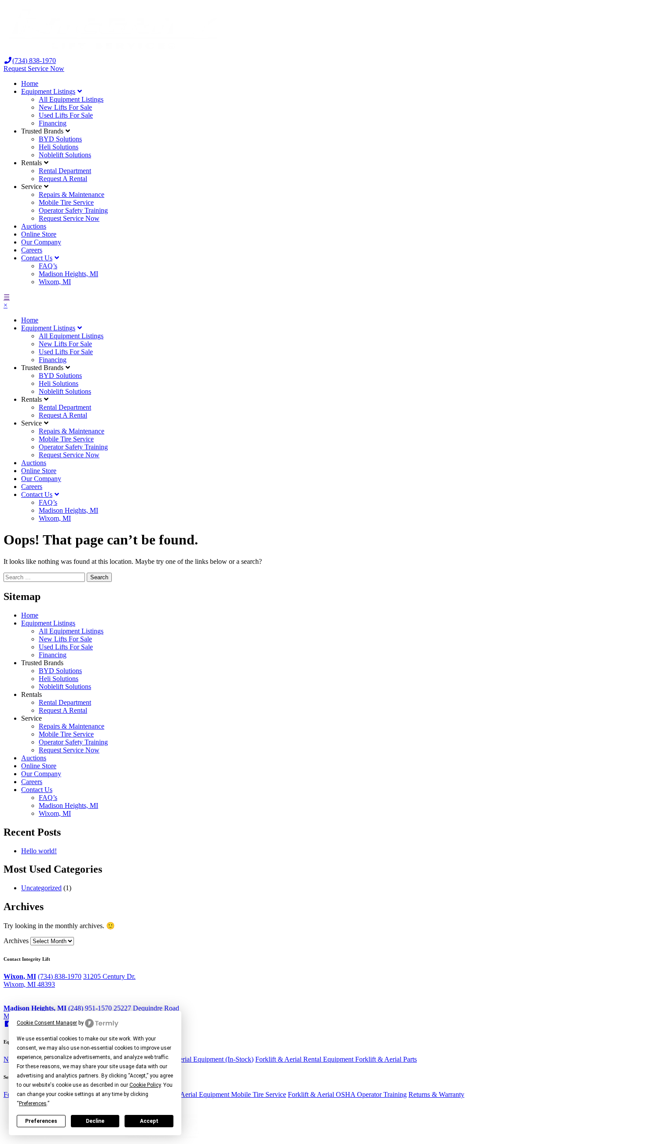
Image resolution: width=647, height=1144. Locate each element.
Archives (16, 940)
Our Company (41, 242)
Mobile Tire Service (66, 202)
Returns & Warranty (436, 1094)
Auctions (33, 226)
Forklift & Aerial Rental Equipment (305, 1059)
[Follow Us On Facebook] (8, 1024)
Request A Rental (63, 178)
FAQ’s (48, 266)
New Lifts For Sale (65, 107)
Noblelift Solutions (65, 155)
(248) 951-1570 (90, 1008)
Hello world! (39, 851)
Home (29, 83)
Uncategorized (41, 888)
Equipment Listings (48, 91)
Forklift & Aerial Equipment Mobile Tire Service (218, 1094)
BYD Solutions (60, 139)
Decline (95, 1121)
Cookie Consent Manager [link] (47, 1023)
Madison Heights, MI (68, 274)
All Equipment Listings (71, 99)
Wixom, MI (55, 281)
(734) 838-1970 (59, 976)
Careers (31, 250)
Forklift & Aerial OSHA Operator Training (347, 1094)
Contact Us (36, 258)
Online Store (38, 234)
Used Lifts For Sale (66, 115)
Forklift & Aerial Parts (386, 1059)
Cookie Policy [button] (145, 1085)
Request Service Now (34, 68)
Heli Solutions (58, 147)
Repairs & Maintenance (71, 194)
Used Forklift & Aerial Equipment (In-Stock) (191, 1059)
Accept (149, 1121)
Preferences (41, 1121)
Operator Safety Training (73, 210)
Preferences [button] (33, 1103)
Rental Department (65, 170)
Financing (52, 123)
